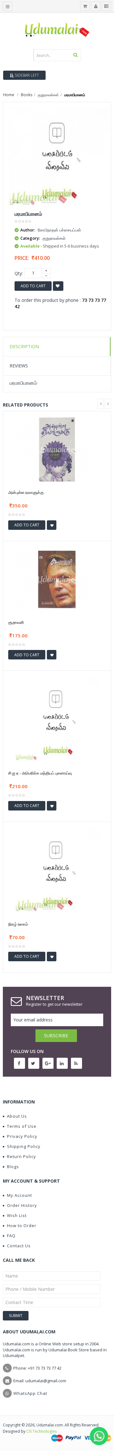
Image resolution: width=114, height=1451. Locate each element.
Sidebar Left (26, 75)
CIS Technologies (41, 1431)
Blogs (13, 1166)
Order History (22, 1205)
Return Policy (21, 1156)
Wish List (17, 1215)
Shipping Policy (24, 1146)
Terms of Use (21, 1126)
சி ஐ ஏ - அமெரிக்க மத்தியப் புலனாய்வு (40, 773)
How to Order (21, 1225)
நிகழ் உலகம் (18, 924)
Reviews (19, 366)
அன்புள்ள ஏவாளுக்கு (26, 492)
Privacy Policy (22, 1136)
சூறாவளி (16, 622)
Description (24, 346)
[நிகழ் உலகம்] (57, 870)
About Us (17, 1116)
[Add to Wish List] (51, 525)
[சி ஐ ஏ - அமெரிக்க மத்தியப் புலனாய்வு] (57, 719)
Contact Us (19, 1246)
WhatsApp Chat (30, 1393)
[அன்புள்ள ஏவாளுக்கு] (57, 449)
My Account (19, 1195)
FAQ (11, 1235)
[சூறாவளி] (57, 579)
